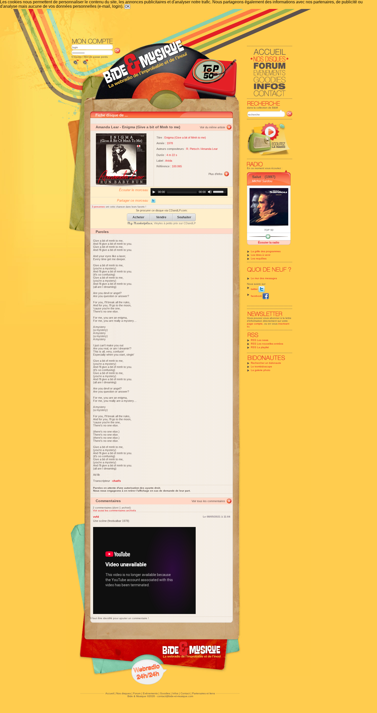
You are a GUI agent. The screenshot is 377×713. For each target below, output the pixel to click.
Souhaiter (184, 217)
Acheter (138, 217)
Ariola (168, 160)
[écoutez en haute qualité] (85, 64)
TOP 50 (268, 230)
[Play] (154, 192)
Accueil (109, 693)
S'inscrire (76, 56)
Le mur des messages (264, 278)
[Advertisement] (181, 23)
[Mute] (210, 192)
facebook (257, 296)
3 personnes (99, 207)
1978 (170, 143)
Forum (137, 693)
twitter (255, 289)
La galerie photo (260, 370)
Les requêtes (258, 258)
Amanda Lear (107, 127)
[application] (189, 192)
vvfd (96, 516)
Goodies (165, 693)
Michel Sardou (262, 181)
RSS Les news (259, 340)
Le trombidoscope (261, 366)
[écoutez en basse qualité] (75, 64)
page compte (255, 323)
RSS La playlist (260, 347)
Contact (185, 693)
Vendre (161, 217)
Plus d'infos (216, 173)
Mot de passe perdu (96, 56)
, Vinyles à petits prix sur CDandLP (161, 223)
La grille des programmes (266, 251)
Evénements (150, 693)
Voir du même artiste (212, 127)
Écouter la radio (268, 242)
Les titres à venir (260, 254)
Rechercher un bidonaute (266, 363)
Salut (256, 177)
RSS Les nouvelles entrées (267, 343)
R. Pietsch (192, 148)
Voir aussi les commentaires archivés (114, 510)
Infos (175, 693)
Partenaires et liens (203, 693)
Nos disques (123, 693)
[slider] (220, 191)
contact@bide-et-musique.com (175, 696)
